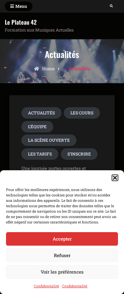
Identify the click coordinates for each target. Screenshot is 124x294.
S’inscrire (79, 154)
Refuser (62, 255)
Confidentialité (46, 285)
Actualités (41, 113)
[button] (115, 178)
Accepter (62, 239)
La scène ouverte (49, 140)
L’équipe (37, 126)
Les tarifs (40, 154)
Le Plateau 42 (21, 22)
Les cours (81, 113)
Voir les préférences (62, 272)
